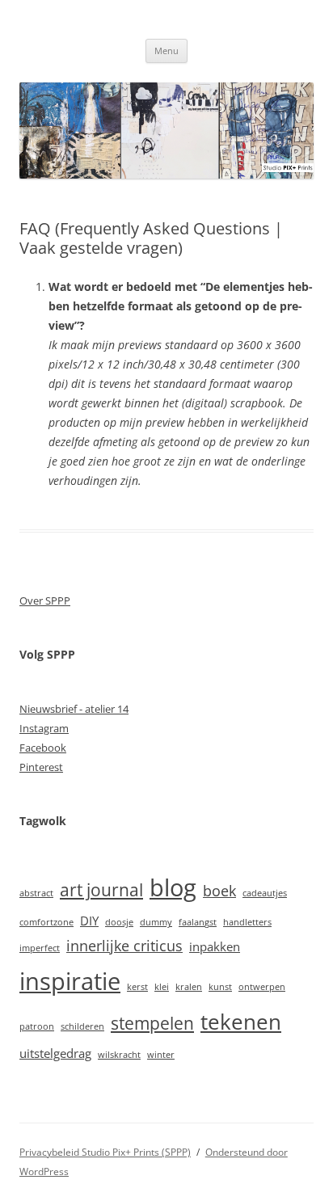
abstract (36, 893)
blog (173, 887)
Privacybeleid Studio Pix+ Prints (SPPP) (105, 1152)
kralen (188, 986)
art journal (101, 890)
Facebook (42, 747)
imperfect (39, 948)
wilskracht (119, 1054)
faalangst (198, 922)
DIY (89, 920)
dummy (156, 922)
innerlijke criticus (124, 945)
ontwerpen (261, 986)
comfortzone (46, 922)
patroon (36, 1026)
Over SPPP (44, 600)
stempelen (152, 1023)
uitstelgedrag (55, 1053)
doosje (119, 922)
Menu (166, 50)
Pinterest (41, 767)
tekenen (240, 1021)
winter (161, 1054)
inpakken (214, 946)
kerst (137, 986)
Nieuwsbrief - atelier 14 (74, 709)
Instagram (44, 728)
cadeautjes (264, 893)
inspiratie (69, 981)
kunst (220, 986)
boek (219, 890)
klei (161, 986)
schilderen (82, 1026)
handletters (247, 922)
